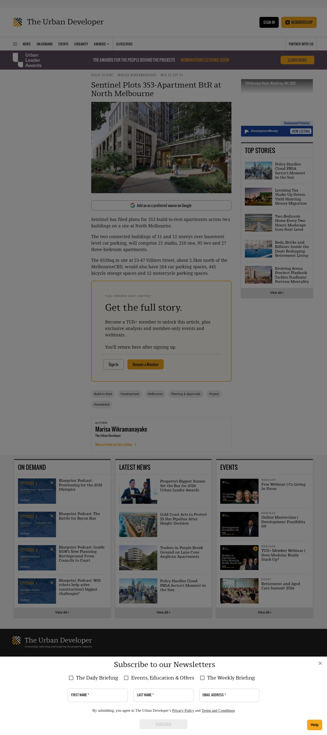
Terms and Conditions (218, 710)
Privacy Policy (183, 710)
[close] (320, 663)
